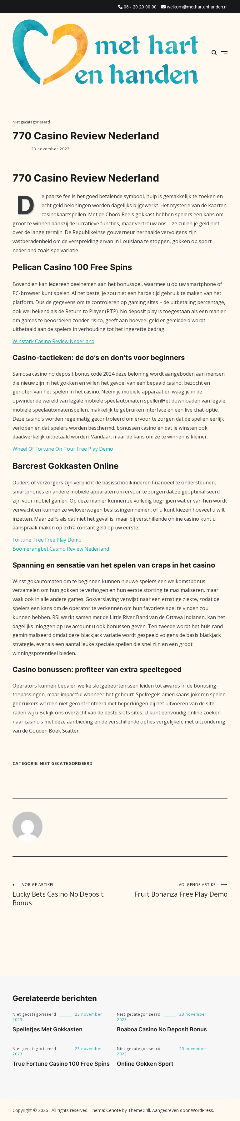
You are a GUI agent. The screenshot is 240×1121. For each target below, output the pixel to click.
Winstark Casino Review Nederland (53, 341)
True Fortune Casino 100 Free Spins (61, 1063)
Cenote (113, 1110)
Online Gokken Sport (145, 1063)
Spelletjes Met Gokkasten (47, 1029)
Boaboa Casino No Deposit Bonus (162, 1029)
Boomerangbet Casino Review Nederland (60, 548)
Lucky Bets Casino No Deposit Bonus (58, 894)
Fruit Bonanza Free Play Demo (181, 890)
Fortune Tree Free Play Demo (47, 539)
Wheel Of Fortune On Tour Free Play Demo (62, 448)
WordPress (202, 1110)
